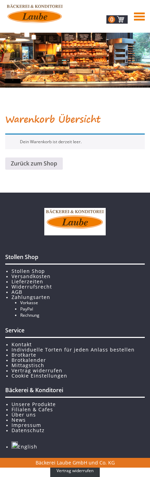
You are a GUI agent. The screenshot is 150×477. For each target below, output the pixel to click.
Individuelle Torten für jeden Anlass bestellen (73, 349)
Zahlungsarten (31, 297)
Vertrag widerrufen (37, 370)
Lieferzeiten (27, 281)
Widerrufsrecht (32, 286)
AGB (17, 291)
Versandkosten (31, 276)
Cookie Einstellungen (39, 375)
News (19, 419)
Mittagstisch (28, 365)
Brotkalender (29, 360)
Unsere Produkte (34, 404)
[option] (75, 60)
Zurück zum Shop (34, 163)
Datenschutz (28, 430)
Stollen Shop (28, 271)
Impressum (26, 425)
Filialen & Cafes (32, 409)
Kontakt (22, 344)
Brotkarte (24, 354)
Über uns (24, 414)
